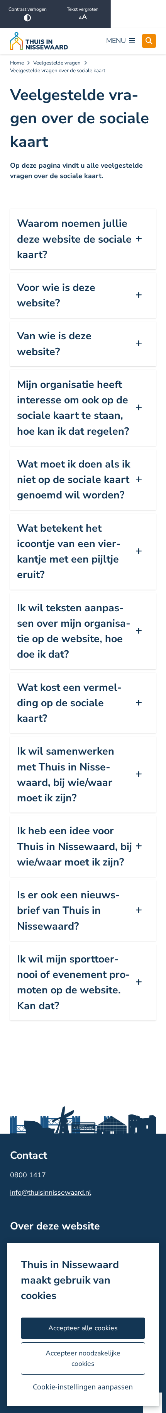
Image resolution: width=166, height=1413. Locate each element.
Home (17, 62)
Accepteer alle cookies (83, 1328)
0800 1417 (28, 1175)
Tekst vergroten (82, 9)
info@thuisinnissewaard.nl (50, 1192)
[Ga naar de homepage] (39, 41)
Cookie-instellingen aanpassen (83, 1386)
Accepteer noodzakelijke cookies (83, 1358)
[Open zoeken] (149, 41)
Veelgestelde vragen (57, 62)
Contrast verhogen (27, 9)
